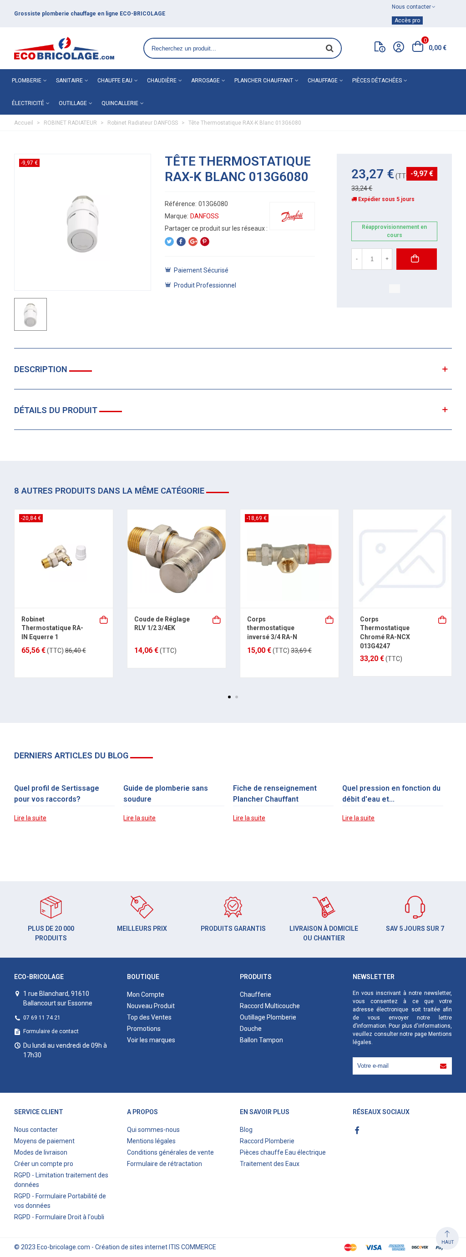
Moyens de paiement (44, 1141)
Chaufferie (255, 994)
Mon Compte (145, 994)
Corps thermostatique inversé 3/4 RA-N (272, 628)
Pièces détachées (377, 80)
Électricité (28, 103)
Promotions (144, 1028)
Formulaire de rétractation (164, 1163)
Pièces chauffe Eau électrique (283, 1152)
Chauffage (323, 80)
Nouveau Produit (151, 1006)
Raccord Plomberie (267, 1141)
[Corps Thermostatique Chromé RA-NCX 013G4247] (402, 559)
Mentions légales (151, 1141)
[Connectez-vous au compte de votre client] (399, 48)
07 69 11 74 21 (42, 1018)
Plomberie (26, 80)
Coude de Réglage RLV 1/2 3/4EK (162, 624)
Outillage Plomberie (268, 1017)
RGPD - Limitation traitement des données (61, 1179)
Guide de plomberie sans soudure (165, 793)
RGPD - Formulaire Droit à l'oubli (59, 1217)
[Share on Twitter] (169, 241)
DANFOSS (204, 216)
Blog (246, 1129)
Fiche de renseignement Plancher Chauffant (275, 793)
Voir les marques (151, 1040)
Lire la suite (30, 818)
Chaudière (162, 80)
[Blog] (380, 48)
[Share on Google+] (193, 241)
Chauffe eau (114, 80)
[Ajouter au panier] (104, 619)
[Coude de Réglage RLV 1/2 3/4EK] (176, 559)
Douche (251, 1028)
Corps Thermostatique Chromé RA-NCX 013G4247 (385, 633)
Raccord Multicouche (270, 1006)
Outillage (73, 103)
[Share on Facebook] (181, 241)
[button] (229, 697)
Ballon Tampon (261, 1040)
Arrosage (205, 80)
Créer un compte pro (43, 1163)
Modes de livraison (40, 1152)
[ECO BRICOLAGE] (64, 48)
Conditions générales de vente (170, 1152)
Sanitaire (69, 80)
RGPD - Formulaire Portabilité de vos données (60, 1200)
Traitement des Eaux (269, 1163)
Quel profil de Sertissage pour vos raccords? (56, 793)
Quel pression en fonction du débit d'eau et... (391, 793)
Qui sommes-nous (153, 1129)
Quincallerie (119, 103)
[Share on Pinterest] (204, 241)
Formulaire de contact (51, 1031)
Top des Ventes (149, 1017)
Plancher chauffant (263, 80)
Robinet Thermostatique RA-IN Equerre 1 (52, 628)
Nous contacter (36, 1129)
